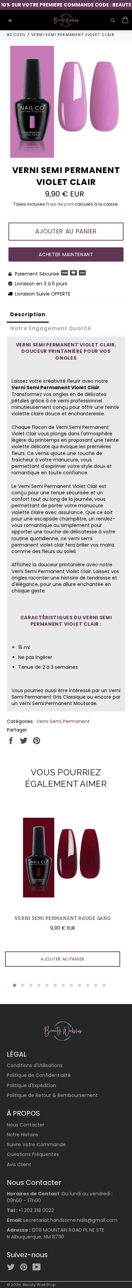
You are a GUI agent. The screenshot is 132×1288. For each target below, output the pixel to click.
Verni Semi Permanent (63, 721)
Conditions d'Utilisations (35, 1065)
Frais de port (59, 204)
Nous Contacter (25, 1124)
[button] (14, 985)
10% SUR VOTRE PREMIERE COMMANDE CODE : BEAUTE (66, 4)
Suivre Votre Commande (36, 1144)
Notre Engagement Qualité (50, 328)
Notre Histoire (22, 1134)
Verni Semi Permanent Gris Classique (66, 693)
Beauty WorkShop (39, 1284)
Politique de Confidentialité (39, 1075)
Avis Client (19, 1164)
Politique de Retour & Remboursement (52, 1095)
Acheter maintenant (66, 254)
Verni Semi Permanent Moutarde (57, 703)
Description (27, 314)
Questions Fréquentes (33, 1154)
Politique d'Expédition (31, 1085)
